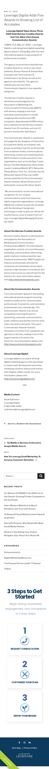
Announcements (12, 552)
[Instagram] (24, 742)
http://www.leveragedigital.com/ (19, 379)
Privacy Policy (30, 747)
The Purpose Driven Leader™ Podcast (22, 563)
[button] (44, 4)
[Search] (41, 476)
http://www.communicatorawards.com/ (23, 344)
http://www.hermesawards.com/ (24, 279)
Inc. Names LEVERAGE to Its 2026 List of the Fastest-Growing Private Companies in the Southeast (24, 496)
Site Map (16, 747)
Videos (7, 569)
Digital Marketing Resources (25, 424)
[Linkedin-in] (30, 742)
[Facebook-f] (19, 742)
